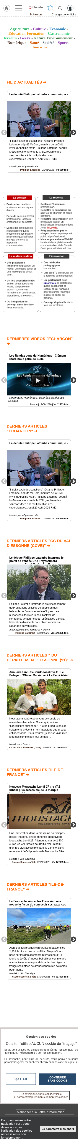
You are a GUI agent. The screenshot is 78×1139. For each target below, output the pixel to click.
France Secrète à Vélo (24, 862)
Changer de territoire (64, 14)
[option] (39, 132)
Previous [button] (4, 132)
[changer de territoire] (50, 8)
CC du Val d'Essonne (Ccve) (25, 747)
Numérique (16, 42)
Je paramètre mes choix (58, 1129)
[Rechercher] (60, 8)
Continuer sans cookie (57, 1079)
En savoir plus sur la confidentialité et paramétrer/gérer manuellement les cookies (41, 1096)
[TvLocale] (35, 7)
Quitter (21, 1079)
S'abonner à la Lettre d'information (40, 1112)
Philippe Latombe (30, 169)
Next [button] (73, 132)
